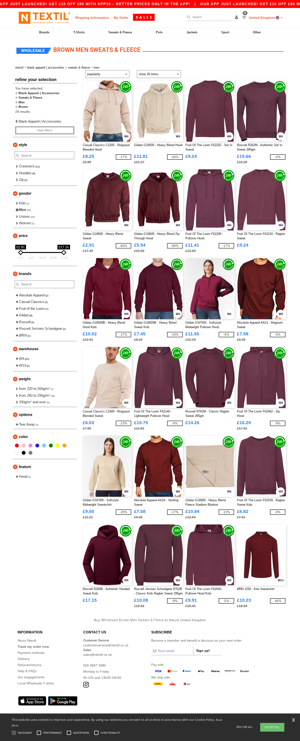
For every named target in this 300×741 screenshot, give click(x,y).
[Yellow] (58, 445)
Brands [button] (25, 274)
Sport (225, 32)
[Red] (17, 445)
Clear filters (44, 130)
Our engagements (31, 677)
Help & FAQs (27, 671)
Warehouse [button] (28, 349)
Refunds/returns (29, 665)
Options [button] (25, 415)
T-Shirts (79, 32)
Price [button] (23, 236)
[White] (17, 453)
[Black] (24, 453)
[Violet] (30, 445)
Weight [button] (24, 379)
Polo (159, 32)
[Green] (51, 445)
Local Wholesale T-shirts (36, 683)
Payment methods (31, 653)
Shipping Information (92, 17)
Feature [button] (25, 467)
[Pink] (24, 445)
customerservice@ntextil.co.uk (105, 645)
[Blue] (37, 445)
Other (257, 32)
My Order (121, 17)
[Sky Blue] (44, 445)
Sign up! (203, 650)
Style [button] (23, 145)
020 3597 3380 (94, 665)
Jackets (192, 32)
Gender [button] (25, 193)
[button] (237, 17)
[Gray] (30, 453)
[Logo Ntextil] (44, 18)
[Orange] (64, 445)
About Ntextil (27, 640)
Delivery (24, 659)
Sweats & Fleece (120, 32)
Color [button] (23, 437)
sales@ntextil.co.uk (97, 654)
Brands (44, 32)
